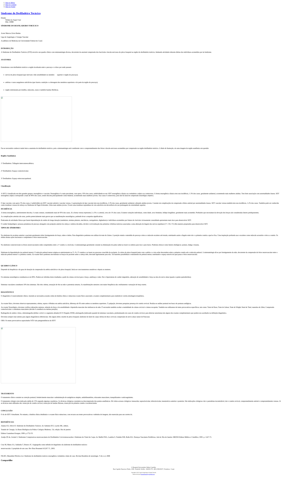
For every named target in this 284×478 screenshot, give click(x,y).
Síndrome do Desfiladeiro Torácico (21, 13)
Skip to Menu (10, 3)
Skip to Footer (10, 7)
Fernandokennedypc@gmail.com (148, 474)
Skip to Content (10, 5)
